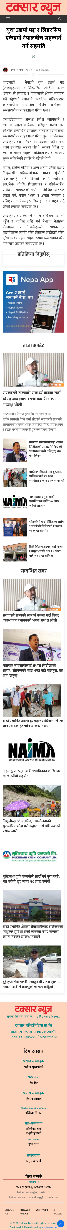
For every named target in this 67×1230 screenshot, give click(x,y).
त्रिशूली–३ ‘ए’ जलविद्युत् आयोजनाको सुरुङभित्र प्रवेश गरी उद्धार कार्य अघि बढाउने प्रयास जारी (31, 826)
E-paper (57, 1212)
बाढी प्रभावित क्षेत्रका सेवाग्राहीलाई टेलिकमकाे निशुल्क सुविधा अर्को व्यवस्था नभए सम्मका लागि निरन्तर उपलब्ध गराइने (33, 932)
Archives (41, 1210)
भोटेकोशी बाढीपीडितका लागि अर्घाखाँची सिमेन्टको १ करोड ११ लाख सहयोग (46, 526)
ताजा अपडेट (33, 345)
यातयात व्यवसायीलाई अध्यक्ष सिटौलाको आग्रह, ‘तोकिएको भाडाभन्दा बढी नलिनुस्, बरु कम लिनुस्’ (46, 449)
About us (9, 1212)
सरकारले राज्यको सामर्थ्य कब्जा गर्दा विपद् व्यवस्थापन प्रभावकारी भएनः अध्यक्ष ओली (32, 399)
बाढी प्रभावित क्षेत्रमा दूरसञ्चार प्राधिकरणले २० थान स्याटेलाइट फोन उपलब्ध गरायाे (46, 476)
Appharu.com (50, 1227)
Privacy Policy (24, 1212)
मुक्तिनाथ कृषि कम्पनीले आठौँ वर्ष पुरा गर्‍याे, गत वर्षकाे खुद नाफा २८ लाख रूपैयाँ (31, 879)
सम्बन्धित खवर (34, 571)
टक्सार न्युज (17, 69)
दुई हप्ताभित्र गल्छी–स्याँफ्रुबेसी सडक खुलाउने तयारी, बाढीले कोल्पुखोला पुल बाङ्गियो (32, 984)
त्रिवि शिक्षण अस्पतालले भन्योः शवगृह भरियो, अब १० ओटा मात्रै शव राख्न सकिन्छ (46, 551)
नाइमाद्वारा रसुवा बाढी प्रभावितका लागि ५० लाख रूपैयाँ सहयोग (44, 501)
